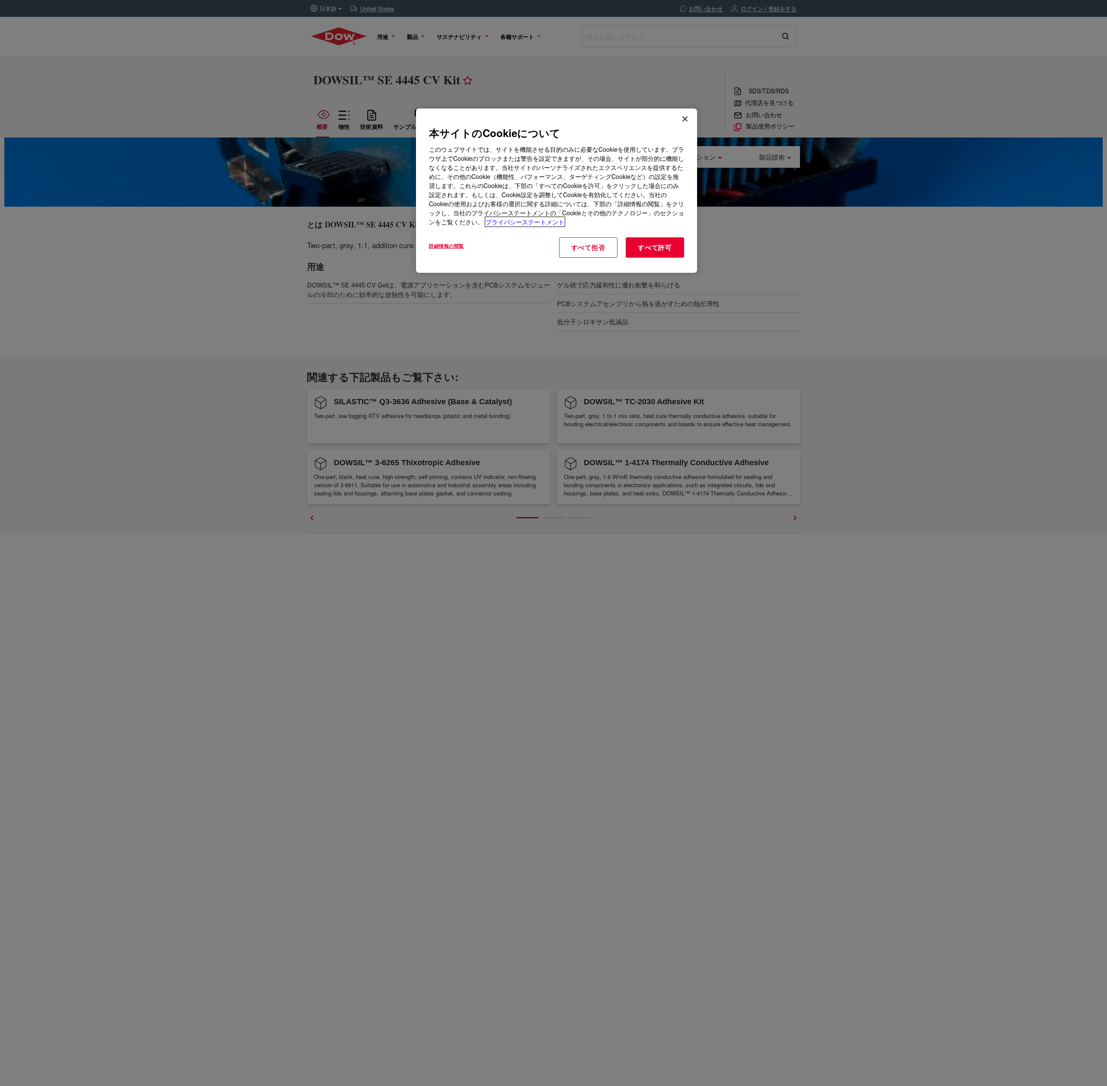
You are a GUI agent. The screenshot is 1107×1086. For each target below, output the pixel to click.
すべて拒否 (588, 247)
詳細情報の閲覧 (446, 245)
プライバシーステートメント (525, 221)
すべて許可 (655, 247)
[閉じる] (684, 118)
